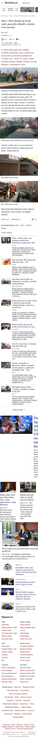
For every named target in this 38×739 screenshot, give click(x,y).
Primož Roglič (24, 636)
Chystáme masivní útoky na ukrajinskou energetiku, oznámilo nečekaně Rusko (24, 281)
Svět (13, 394)
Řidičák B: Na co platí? (27, 676)
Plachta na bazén (26, 697)
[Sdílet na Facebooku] (33, 219)
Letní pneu (31, 710)
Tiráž (32, 724)
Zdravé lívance (25, 652)
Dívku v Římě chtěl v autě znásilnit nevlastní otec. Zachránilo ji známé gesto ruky (23, 240)
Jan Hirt (22, 630)
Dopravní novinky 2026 (27, 673)
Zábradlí (28, 225)
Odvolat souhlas (10, 728)
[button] (19, 78)
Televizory (17, 714)
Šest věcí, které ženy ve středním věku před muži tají (24, 345)
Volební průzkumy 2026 (9, 627)
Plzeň (17, 225)
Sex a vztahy (15, 348)
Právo (3, 32)
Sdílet (13, 39)
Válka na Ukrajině (17, 286)
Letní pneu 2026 (25, 667)
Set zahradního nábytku (10, 704)
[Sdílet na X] (36, 219)
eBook (5, 39)
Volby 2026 (5, 624)
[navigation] (2, 2)
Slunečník (18, 700)
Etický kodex (20, 726)
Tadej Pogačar (24, 633)
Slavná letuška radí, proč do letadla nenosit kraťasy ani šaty (23, 325)
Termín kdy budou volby (9, 633)
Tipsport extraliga (7, 652)
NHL (3, 660)
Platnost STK (24, 682)
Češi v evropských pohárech (18, 694)
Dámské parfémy (20, 710)
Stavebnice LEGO (7, 710)
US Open (4, 654)
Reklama (19, 724)
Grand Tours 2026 (26, 639)
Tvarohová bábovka (26, 654)
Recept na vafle (25, 657)
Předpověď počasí (28, 687)
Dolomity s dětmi (7, 682)
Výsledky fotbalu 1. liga (9, 649)
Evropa (14, 245)
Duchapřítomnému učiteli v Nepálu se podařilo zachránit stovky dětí (23, 389)
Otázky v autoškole (26, 679)
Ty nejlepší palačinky (26, 646)
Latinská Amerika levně (9, 679)
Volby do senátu (7, 636)
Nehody (3, 228)
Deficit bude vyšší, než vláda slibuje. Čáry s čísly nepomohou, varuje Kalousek (8, 499)
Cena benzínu (24, 690)
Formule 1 (5, 657)
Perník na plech (25, 660)
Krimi (13, 372)
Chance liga (5, 646)
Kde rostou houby (13, 690)
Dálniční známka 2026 (27, 670)
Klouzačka (26, 700)
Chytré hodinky (27, 714)
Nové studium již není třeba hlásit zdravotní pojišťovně (20, 549)
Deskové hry (9, 714)
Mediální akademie (8, 726)
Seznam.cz (26, 3)
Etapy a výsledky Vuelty (27, 627)
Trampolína (10, 700)
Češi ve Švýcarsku (7, 676)
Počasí (14, 264)
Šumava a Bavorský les (9, 673)
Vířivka (31, 704)
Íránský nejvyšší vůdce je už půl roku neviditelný (27, 497)
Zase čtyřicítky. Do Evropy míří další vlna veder (23, 260)
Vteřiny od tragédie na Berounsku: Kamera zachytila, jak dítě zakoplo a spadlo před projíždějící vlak (23, 366)
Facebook (6, 724)
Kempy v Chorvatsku (8, 667)
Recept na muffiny (26, 649)
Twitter (13, 724)
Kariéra (26, 724)
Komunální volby (7, 639)
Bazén (17, 697)
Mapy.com (17, 687)
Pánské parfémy (18, 717)
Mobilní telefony (26, 707)
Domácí (14, 310)
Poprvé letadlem (7, 670)
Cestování (15, 329)
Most (22, 225)
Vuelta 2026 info (25, 624)
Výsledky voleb (6, 630)
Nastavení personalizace (25, 728)
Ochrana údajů (30, 726)
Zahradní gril (24, 704)
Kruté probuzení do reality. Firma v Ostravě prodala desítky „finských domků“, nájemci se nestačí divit (24, 303)
